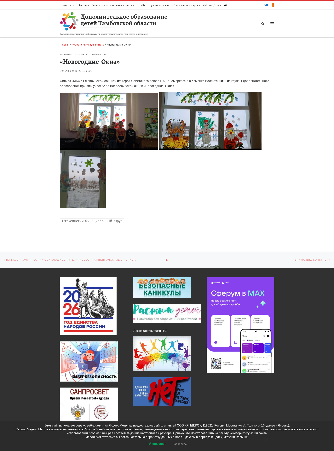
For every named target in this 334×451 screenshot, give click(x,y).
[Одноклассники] (273, 5)
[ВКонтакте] (266, 5)
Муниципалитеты (94, 44)
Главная (64, 44)
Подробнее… (180, 443)
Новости (77, 44)
